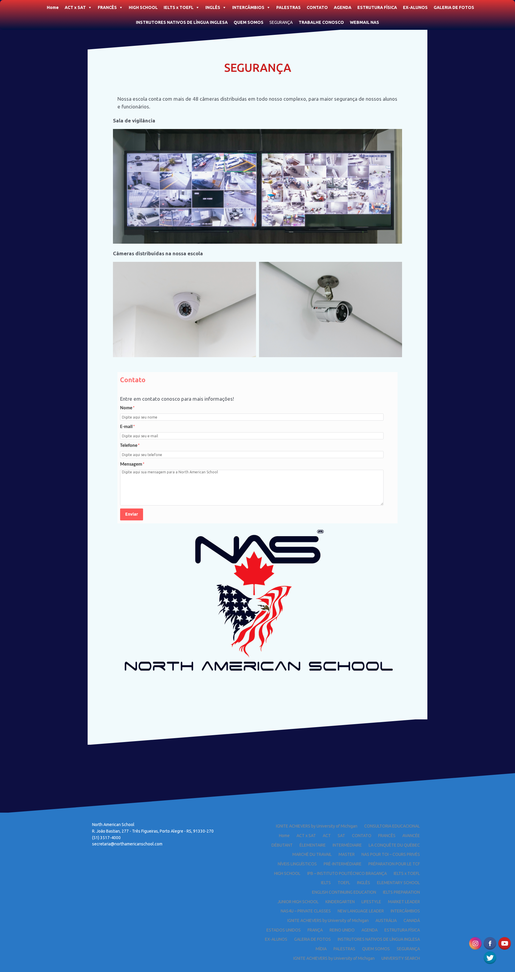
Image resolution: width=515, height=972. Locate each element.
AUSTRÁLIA (386, 920)
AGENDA (342, 7)
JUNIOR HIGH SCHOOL (298, 901)
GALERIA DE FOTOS (454, 7)
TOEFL (344, 882)
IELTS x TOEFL (178, 7)
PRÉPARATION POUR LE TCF (394, 863)
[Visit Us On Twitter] (490, 957)
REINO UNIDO (342, 930)
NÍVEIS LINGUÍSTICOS (297, 863)
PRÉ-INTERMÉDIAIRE (343, 863)
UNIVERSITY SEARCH (400, 958)
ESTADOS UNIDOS (283, 930)
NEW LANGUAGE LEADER (361, 911)
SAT (341, 835)
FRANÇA (315, 930)
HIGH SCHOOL (143, 7)
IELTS (326, 882)
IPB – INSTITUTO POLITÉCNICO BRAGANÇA (347, 873)
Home (53, 7)
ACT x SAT (75, 7)
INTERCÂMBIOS (248, 7)
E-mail (127, 426)
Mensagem (132, 464)
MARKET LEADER (404, 901)
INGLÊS (212, 7)
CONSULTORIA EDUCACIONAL (392, 826)
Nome (127, 408)
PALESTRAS (288, 7)
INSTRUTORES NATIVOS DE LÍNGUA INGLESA (182, 22)
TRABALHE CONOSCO (321, 22)
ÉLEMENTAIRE (313, 845)
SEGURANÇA (281, 22)
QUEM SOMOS (248, 22)
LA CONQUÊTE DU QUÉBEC (394, 845)
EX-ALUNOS (415, 7)
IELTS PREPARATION (401, 892)
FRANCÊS (107, 7)
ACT (327, 835)
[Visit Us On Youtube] (504, 942)
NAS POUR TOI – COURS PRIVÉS (391, 854)
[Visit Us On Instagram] (475, 942)
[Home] (41, 6)
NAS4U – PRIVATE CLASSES (306, 911)
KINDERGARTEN (340, 901)
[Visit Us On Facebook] (490, 942)
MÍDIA (321, 948)
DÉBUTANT (282, 845)
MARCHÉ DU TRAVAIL (312, 854)
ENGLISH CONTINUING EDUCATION (344, 892)
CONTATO (317, 7)
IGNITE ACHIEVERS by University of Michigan (316, 826)
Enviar (131, 514)
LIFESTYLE (371, 901)
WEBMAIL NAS (364, 22)
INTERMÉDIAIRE (347, 845)
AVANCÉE (411, 835)
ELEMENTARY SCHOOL (398, 882)
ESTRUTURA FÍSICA (377, 7)
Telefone (130, 445)
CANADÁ (412, 920)
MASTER (347, 854)
